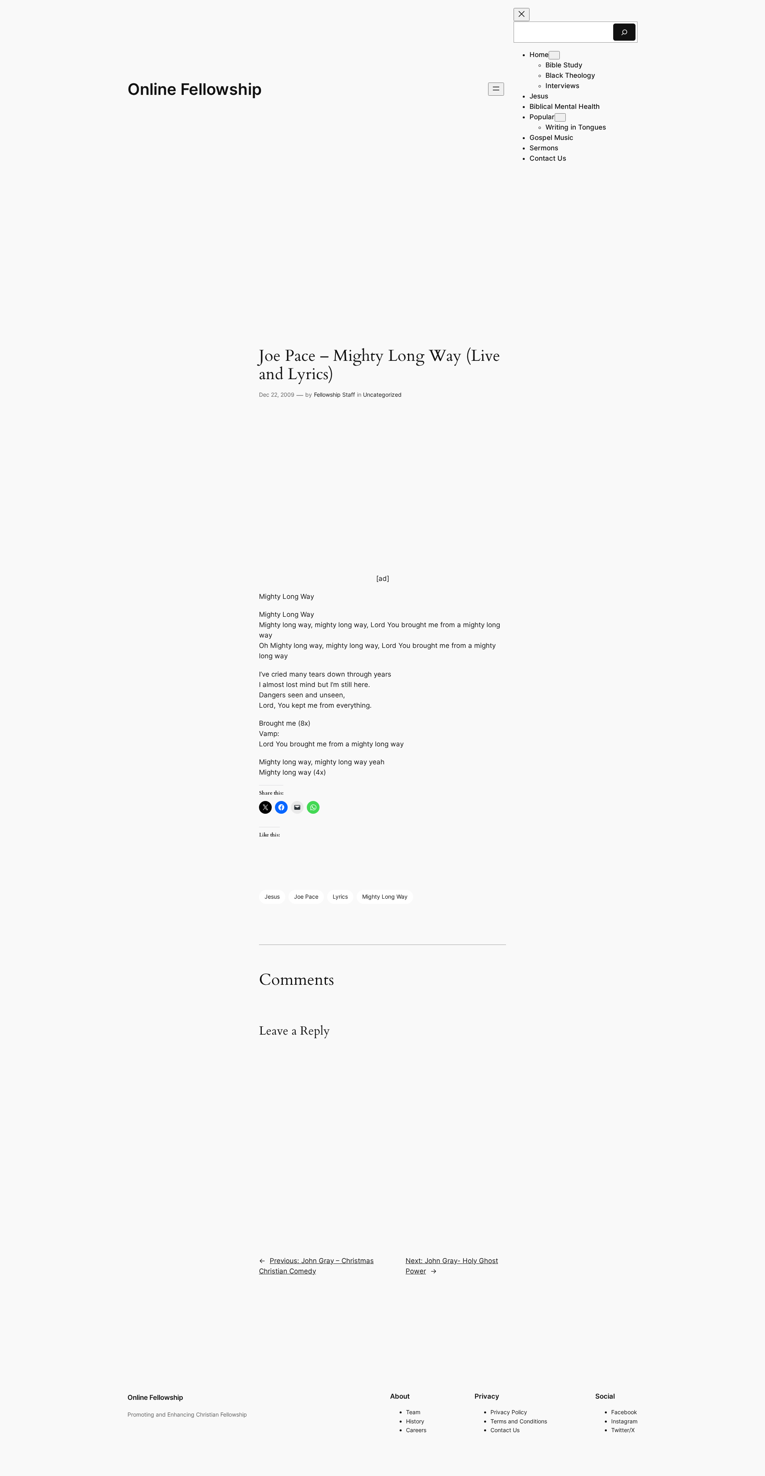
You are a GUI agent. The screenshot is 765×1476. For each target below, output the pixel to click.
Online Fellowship (195, 89)
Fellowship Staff (334, 394)
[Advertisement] (382, 241)
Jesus (272, 896)
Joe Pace (306, 896)
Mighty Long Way (385, 896)
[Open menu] (496, 89)
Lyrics (340, 896)
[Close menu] (522, 14)
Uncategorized (382, 394)
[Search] (624, 32)
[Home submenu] (554, 55)
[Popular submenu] (560, 117)
